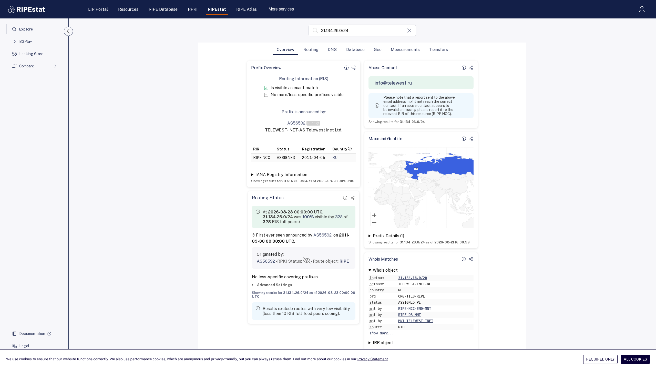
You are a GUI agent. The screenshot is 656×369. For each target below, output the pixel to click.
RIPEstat (217, 9)
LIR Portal (98, 9)
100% (308, 216)
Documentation (32, 334)
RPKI (193, 9)
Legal (24, 346)
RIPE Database (163, 9)
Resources (128, 9)
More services (281, 9)
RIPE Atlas (246, 9)
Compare (26, 66)
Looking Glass (31, 54)
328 (339, 216)
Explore (26, 29)
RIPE (344, 261)
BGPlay (25, 41)
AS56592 (322, 235)
